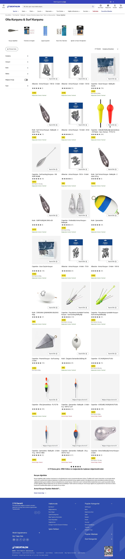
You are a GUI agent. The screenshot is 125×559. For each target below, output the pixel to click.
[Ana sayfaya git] (13, 6)
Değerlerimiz (52, 522)
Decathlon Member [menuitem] (106, 11)
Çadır (86, 514)
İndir (64, 2)
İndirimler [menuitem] (95, 11)
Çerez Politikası (49, 552)
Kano (86, 509)
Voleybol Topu (89, 530)
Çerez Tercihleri (81, 552)
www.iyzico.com (29, 550)
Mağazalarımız (53, 509)
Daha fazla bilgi (39, 493)
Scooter (87, 522)
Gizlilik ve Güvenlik (59, 552)
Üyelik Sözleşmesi (54, 514)
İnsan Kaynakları (53, 519)
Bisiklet (87, 517)
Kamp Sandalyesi (89, 524)
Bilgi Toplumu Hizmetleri (55, 517)
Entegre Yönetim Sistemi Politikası (58, 524)
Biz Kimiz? (51, 507)
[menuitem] (16, 11)
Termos (87, 527)
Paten (86, 519)
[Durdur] (110, 2)
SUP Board (88, 507)
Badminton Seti (89, 512)
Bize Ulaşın (52, 512)
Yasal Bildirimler (40, 552)
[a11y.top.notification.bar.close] (113, 2)
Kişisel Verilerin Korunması (28, 552)
